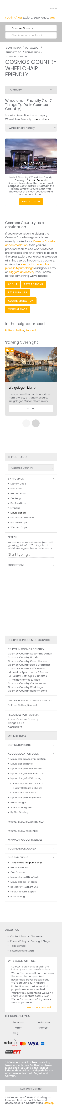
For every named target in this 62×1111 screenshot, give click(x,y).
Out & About (32, 47)
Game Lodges (19, 802)
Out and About (18, 857)
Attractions (15, 726)
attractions (33, 284)
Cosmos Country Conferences (27, 683)
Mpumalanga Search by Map (26, 822)
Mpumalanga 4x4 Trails (24, 882)
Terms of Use (18, 946)
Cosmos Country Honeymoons (27, 690)
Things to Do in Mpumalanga (27, 862)
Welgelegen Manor (23, 388)
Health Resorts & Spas (23, 891)
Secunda (31, 330)
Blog (15, 1033)
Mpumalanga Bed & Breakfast (27, 773)
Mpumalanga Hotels (22, 763)
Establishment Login (22, 950)
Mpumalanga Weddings (23, 831)
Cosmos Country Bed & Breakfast (29, 664)
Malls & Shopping (19, 177)
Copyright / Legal (40, 941)
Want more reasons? (39, 1007)
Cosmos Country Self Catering (27, 668)
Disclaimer (37, 936)
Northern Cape (19, 522)
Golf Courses (18, 872)
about (12, 284)
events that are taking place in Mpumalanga (27, 266)
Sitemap (49, 1103)
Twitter (17, 1027)
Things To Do (14, 52)
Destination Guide (19, 745)
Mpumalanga (32, 52)
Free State (17, 488)
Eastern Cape (18, 483)
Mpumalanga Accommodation (28, 759)
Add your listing (31, 1088)
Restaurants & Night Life (24, 886)
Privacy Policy (18, 941)
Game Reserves (20, 867)
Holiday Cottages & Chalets (29, 676)
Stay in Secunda (38, 180)
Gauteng (16, 498)
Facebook (19, 1022)
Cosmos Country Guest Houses (28, 661)
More (30, 408)
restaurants (17, 292)
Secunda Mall (31, 163)
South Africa (13, 47)
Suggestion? (16, 565)
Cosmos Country (16, 56)
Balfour (10, 330)
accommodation (21, 301)
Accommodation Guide (23, 753)
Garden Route (19, 493)
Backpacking (18, 896)
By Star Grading (19, 812)
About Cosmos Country (23, 719)
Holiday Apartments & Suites (30, 672)
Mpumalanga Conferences (25, 839)
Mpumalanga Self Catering (26, 778)
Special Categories (22, 807)
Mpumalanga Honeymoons (26, 797)
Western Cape (19, 527)
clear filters (41, 119)
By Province (16, 478)
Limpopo (15, 508)
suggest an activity (21, 272)
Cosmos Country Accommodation (30, 653)
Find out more (31, 201)
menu (47, 8)
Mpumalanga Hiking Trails (25, 877)
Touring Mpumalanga (22, 848)
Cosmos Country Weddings (25, 687)
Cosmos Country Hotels (23, 657)
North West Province (22, 517)
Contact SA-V (18, 936)
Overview (16, 89)
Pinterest (43, 1027)
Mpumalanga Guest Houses (26, 768)
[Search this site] (40, 8)
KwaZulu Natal (19, 503)
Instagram (44, 1022)
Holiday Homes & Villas (26, 679)
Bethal (20, 330)
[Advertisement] (31, 603)
